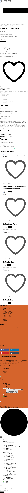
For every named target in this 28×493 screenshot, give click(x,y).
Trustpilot (15, 12)
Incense (5, 460)
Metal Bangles (9, 459)
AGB (4, 322)
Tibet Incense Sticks (11, 462)
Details (10, 191)
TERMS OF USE (7, 316)
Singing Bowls (6, 384)
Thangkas (5, 480)
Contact (5, 319)
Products (6, 24)
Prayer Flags (12, 471)
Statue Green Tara (10, 224)
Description (6, 99)
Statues (12, 24)
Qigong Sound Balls (11, 467)
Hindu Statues (9, 444)
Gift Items (5, 475)
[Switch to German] (5, 395)
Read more (14, 363)
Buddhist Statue (7, 93)
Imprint (5, 318)
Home (1, 24)
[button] (4, 350)
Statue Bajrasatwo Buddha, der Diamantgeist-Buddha (15, 187)
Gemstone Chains (10, 457)
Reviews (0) (6, 102)
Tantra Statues (9, 445)
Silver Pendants (10, 453)
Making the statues (8, 386)
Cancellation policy (7, 312)
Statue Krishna (8, 262)
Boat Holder (9, 464)
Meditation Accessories (9, 466)
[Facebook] (1, 90)
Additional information (9, 101)
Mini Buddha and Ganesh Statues (14, 446)
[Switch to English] (5, 396)
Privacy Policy (6, 315)
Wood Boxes (9, 477)
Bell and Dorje (12, 474)
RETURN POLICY (7, 313)
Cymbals (8, 451)
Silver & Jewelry (7, 452)
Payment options (7, 308)
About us (5, 382)
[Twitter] (2, 90)
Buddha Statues (20, 24)
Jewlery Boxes (9, 478)
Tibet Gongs (9, 449)
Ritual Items (9, 470)
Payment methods (7, 309)
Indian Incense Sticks (11, 463)
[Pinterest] (4, 90)
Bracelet (8, 456)
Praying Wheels (13, 473)
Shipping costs (13, 53)
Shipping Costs (7, 311)
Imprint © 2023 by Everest (15, 407)
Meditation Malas (10, 468)
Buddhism (5, 383)
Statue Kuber (8, 300)
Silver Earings (9, 455)
